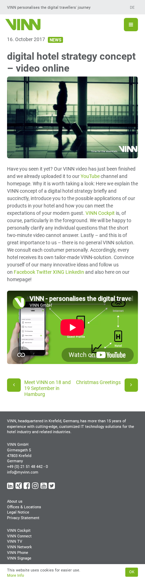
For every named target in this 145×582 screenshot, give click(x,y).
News (55, 40)
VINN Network (19, 547)
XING (58, 272)
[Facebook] (27, 487)
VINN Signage (19, 558)
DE (132, 7)
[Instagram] (35, 487)
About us (15, 501)
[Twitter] (52, 487)
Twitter (44, 272)
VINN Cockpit (100, 213)
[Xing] (19, 487)
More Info (15, 575)
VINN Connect (19, 536)
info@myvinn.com (22, 472)
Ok (131, 572)
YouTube (90, 176)
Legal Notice (18, 512)
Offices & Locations (24, 507)
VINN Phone (17, 552)
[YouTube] (44, 487)
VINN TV (14, 541)
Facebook (24, 272)
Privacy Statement (23, 518)
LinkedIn (74, 272)
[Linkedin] (10, 487)
